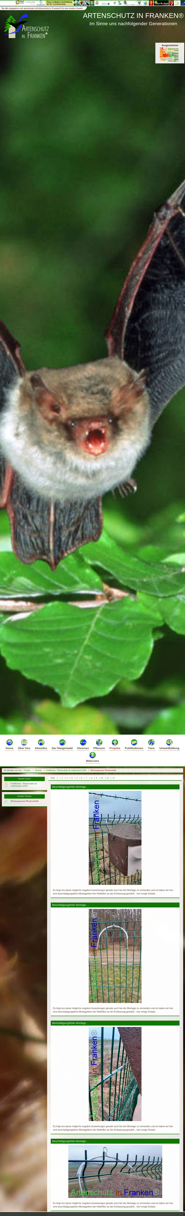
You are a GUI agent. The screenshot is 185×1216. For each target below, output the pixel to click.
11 (108, 778)
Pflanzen (99, 748)
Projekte (114, 748)
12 (114, 778)
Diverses (83, 748)
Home (9, 748)
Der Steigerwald (62, 748)
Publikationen (134, 748)
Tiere (151, 748)
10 (102, 778)
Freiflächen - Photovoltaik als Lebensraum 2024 (66, 770)
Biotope (38, 770)
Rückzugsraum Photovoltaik (103, 770)
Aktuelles (41, 748)
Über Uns (24, 748)
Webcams (92, 760)
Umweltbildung (169, 748)
